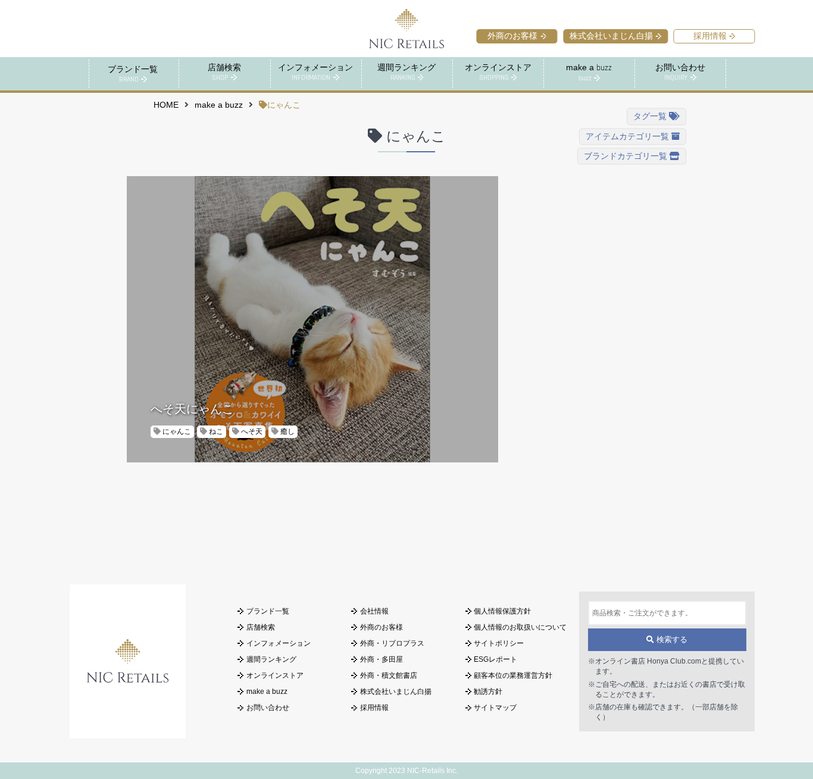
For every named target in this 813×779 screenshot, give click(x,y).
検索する (670, 640)
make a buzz (219, 105)
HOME (166, 105)
